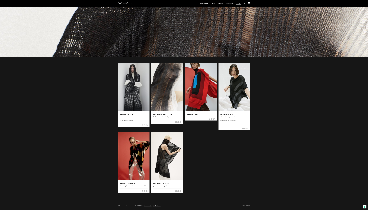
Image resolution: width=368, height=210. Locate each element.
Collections (204, 3)
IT (244, 3)
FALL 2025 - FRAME (192, 114)
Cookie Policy (157, 206)
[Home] (125, 3)
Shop (238, 3)
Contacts (229, 3)
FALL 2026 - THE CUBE (126, 114)
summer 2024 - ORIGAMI (161, 183)
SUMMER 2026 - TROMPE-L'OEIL (162, 114)
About (221, 3)
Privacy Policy (148, 206)
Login (243, 205)
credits (248, 205)
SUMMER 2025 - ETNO (227, 114)
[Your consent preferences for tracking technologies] (364, 206)
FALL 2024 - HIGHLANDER (127, 183)
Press (213, 3)
